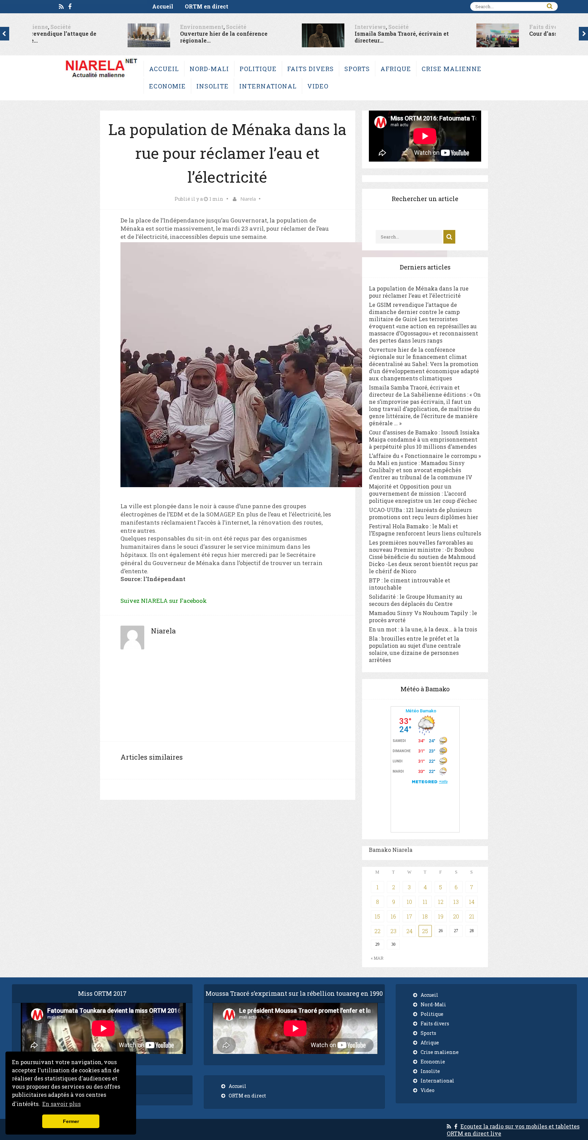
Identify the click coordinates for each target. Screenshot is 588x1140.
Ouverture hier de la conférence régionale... (133, 37)
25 (425, 931)
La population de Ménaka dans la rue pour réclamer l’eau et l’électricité (419, 292)
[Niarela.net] (101, 79)
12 (440, 901)
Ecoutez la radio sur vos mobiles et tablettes (519, 1126)
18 (425, 916)
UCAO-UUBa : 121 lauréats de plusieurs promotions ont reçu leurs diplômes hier (423, 513)
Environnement (111, 26)
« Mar (377, 958)
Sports (357, 69)
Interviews (280, 26)
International (268, 86)
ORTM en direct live (474, 1133)
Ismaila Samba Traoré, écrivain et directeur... (311, 37)
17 (409, 916)
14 (471, 901)
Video (317, 86)
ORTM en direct (206, 6)
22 (377, 931)
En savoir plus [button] (61, 1103)
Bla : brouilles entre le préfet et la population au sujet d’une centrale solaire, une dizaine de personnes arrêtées (415, 649)
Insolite (212, 86)
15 (377, 916)
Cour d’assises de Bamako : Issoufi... (489, 33)
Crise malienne (451, 69)
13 (456, 901)
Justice (485, 26)
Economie (167, 86)
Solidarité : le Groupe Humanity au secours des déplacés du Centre (415, 600)
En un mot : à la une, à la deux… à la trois (423, 629)
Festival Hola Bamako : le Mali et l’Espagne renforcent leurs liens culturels (425, 530)
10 (409, 901)
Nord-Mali (209, 69)
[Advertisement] (228, 698)
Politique (258, 69)
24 (409, 931)
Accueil (162, 6)
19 (440, 916)
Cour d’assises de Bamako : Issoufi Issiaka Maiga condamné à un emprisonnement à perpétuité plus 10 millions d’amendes (424, 439)
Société (146, 26)
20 (456, 916)
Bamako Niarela (390, 849)
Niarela (248, 199)
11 (425, 901)
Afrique (395, 69)
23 (393, 931)
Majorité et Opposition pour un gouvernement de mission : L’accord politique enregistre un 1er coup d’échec (423, 493)
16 (393, 916)
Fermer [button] (71, 1121)
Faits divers (456, 26)
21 (471, 916)
